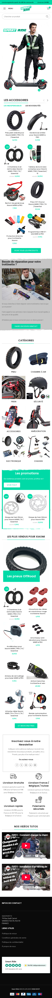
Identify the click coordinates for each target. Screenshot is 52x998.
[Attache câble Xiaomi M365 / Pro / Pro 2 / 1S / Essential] (14, 699)
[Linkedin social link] (30, 765)
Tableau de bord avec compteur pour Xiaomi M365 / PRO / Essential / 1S (37, 170)
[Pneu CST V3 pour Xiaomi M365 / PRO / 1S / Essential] (37, 190)
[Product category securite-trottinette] (38, 390)
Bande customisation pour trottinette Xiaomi (37, 714)
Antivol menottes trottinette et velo (37, 682)
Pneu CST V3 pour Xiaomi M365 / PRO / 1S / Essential (37, 204)
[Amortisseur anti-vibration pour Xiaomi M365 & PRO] (38, 629)
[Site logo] (26, 8)
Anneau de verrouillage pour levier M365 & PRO (14, 677)
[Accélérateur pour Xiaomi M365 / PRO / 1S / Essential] (14, 633)
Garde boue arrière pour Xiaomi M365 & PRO (37, 135)
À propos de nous (9, 946)
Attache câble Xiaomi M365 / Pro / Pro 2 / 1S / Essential (14, 713)
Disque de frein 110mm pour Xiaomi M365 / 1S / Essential (14, 519)
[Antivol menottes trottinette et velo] (38, 668)
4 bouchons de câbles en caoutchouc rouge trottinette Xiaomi (38, 611)
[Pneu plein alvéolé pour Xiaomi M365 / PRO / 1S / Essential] (14, 120)
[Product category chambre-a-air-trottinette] (38, 360)
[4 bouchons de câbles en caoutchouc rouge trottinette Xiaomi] (38, 596)
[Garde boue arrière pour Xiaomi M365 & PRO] (37, 120)
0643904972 (7, 916)
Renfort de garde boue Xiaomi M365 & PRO (14, 204)
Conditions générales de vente (14, 938)
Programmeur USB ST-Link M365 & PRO (37, 233)
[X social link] (21, 765)
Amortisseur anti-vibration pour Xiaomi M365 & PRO (38, 640)
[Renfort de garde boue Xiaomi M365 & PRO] (14, 190)
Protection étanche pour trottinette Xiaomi (15, 238)
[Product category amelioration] (38, 420)
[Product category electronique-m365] (13, 449)
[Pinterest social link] (26, 765)
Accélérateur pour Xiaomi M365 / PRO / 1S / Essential (14, 648)
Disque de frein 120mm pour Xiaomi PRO (38, 518)
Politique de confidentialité (12, 942)
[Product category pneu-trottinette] (13, 360)
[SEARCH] (47, 16)
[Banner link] (26, 562)
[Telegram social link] (35, 765)
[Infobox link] (13, 783)
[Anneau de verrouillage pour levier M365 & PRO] (14, 665)
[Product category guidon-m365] (38, 449)
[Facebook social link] (17, 765)
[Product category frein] (13, 390)
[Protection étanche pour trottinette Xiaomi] (14, 223)
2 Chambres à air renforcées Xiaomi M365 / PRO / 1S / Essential (14, 170)
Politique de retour (9, 933)
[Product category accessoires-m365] (13, 420)
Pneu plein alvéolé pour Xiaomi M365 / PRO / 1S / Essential (14, 135)
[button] (22, 496)
